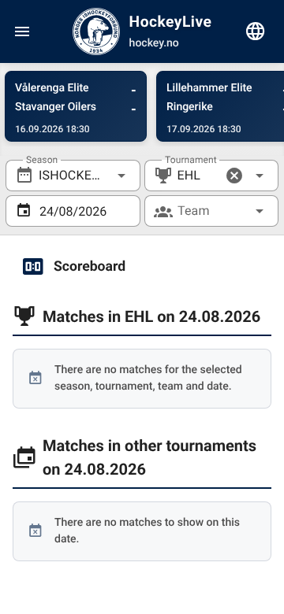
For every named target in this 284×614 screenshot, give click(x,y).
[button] (234, 175)
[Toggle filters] (256, 31)
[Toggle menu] (22, 31)
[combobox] (73, 175)
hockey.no (154, 43)
